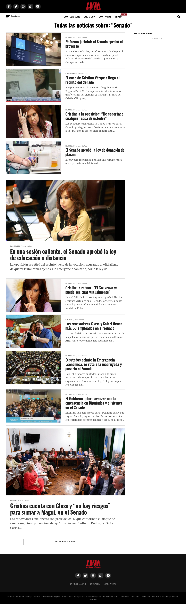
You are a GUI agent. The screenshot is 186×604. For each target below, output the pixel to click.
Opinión (119, 15)
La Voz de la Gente (72, 16)
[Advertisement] (157, 58)
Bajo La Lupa (89, 16)
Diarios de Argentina (143, 33)
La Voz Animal (105, 16)
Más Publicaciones (65, 542)
